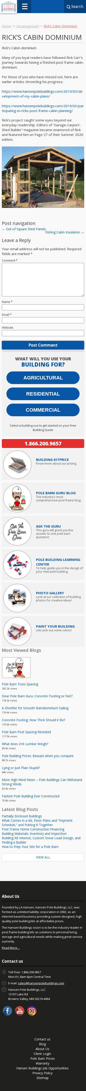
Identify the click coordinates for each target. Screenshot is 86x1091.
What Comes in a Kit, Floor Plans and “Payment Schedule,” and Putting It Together (37, 822)
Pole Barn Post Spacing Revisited (26, 732)
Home (6, 26)
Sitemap (42, 1078)
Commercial (43, 410)
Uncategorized (27, 26)
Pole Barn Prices (42, 1058)
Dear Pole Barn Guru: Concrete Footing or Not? (37, 696)
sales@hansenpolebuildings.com (41, 983)
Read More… (11, 948)
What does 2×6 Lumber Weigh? (25, 744)
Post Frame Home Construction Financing (33, 829)
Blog (42, 1044)
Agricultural (43, 378)
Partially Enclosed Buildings (22, 816)
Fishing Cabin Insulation (64, 232)
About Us (42, 1049)
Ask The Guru (48, 526)
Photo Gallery (50, 593)
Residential (43, 394)
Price (52, 459)
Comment (9, 260)
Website (7, 327)
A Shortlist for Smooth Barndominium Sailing (35, 708)
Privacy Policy (42, 1073)
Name (7, 302)
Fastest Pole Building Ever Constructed (30, 796)
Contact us (42, 1039)
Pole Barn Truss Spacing (20, 684)
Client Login (42, 1053)
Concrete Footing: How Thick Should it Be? (33, 720)
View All (43, 857)
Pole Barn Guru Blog (56, 493)
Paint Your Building (55, 626)
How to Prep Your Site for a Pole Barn (30, 846)
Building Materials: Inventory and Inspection (34, 833)
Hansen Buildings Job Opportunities (42, 1068)
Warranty (42, 1063)
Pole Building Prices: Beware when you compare (38, 756)
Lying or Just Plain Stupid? (21, 768)
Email (6, 315)
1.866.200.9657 (43, 443)
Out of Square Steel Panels (24, 229)
